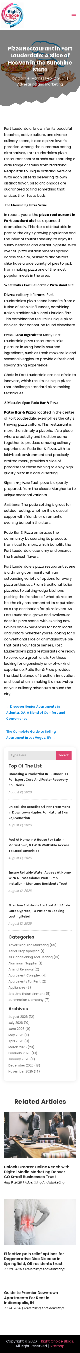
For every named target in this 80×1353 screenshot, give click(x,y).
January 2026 (18, 1059)
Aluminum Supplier (23, 963)
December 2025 (20, 1065)
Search (63, 755)
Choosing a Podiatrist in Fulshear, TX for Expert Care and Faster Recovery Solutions (38, 779)
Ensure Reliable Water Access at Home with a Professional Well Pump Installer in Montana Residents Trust (39, 878)
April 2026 (15, 1041)
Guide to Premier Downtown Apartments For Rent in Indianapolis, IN (31, 1297)
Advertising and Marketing (40, 84)
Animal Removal (21, 969)
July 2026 (15, 1023)
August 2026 (18, 1016)
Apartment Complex (24, 975)
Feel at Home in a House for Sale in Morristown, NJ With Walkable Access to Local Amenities (39, 845)
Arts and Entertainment (26, 993)
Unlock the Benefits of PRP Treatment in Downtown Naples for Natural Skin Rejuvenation (39, 812)
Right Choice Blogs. (57, 1341)
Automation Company (26, 999)
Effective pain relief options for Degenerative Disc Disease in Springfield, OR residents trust (34, 1258)
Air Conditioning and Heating (30, 957)
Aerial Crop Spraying (24, 951)
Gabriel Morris (30, 78)
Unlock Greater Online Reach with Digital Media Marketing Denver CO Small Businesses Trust (37, 1171)
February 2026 (19, 1053)
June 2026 (16, 1029)
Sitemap (57, 1346)
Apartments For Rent (24, 981)
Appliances (16, 987)
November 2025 (20, 1071)
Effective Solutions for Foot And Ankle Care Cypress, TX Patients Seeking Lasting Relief (39, 911)
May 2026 (15, 1035)
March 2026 (17, 1047)
